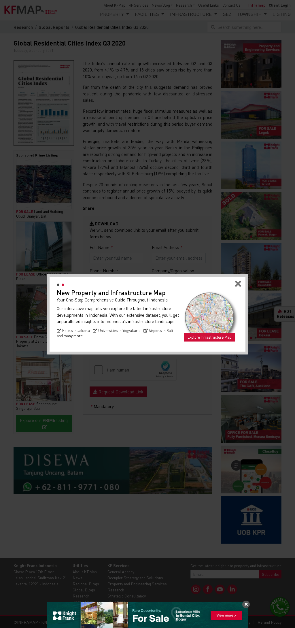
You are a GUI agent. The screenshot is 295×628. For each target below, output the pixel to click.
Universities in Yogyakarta (119, 330)
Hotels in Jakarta (76, 330)
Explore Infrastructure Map (209, 337)
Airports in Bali (161, 330)
